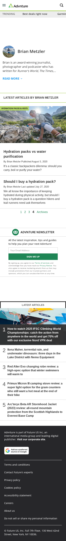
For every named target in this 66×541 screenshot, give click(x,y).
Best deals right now (35, 14)
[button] (4, 5)
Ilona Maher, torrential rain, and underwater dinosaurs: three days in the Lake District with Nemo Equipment (34, 353)
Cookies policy (12, 487)
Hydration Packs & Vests (14, 108)
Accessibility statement (17, 495)
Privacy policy (12, 480)
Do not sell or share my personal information (30, 518)
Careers (8, 503)
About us (9, 510)
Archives (42, 212)
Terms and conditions (17, 464)
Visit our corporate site (31, 439)
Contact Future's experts (18, 472)
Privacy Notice (46, 265)
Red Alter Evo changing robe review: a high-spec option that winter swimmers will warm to (33, 370)
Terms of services (42, 263)
